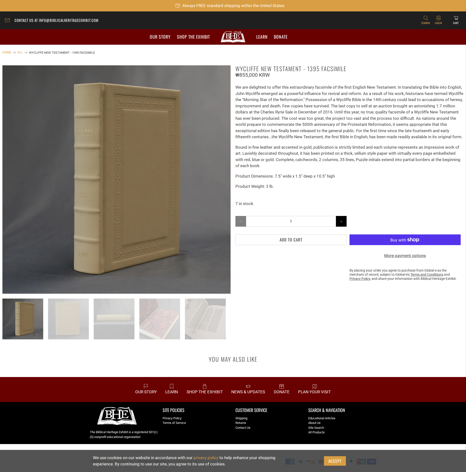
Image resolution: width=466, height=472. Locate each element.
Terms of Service (174, 423)
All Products (316, 432)
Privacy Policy (172, 418)
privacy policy (205, 457)
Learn (262, 37)
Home (6, 52)
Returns (240, 423)
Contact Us (242, 427)
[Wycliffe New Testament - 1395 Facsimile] (116, 179)
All (20, 52)
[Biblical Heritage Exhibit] (233, 37)
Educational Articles (321, 418)
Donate (281, 37)
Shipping (241, 418)
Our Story (160, 37)
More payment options (405, 255)
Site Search (316, 427)
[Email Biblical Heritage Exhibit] (8, 21)
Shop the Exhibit (193, 37)
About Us (314, 423)
